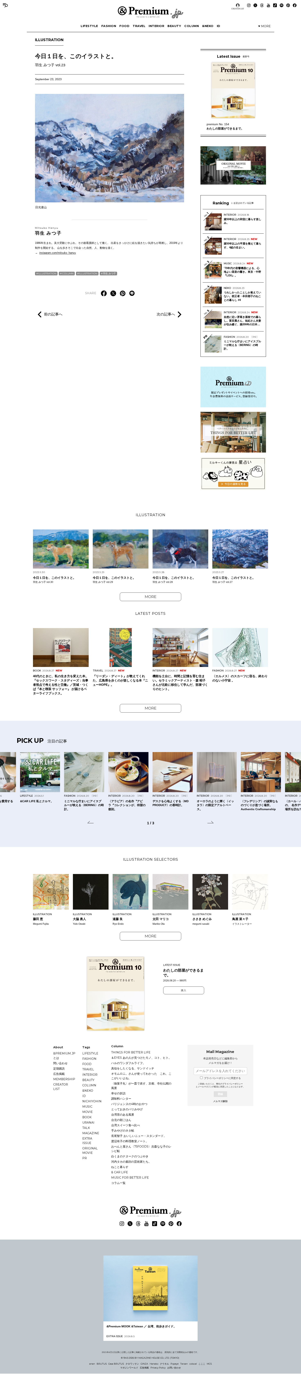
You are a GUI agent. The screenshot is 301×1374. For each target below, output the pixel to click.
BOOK (87, 1117)
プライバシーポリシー (232, 1084)
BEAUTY (174, 26)
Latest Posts (150, 613)
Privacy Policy (158, 1367)
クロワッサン (132, 1363)
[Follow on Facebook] (294, 5)
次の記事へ (166, 314)
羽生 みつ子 (48, 231)
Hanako (154, 1363)
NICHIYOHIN (92, 1101)
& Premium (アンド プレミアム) (150, 12)
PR (84, 1158)
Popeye (175, 1363)
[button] (90, 823)
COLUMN (191, 26)
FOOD (124, 26)
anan (92, 1363)
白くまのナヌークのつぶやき (129, 1156)
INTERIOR (156, 26)
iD (218, 26)
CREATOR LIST (237, 9)
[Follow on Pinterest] (288, 5)
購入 (183, 990)
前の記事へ (53, 314)
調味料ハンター (121, 1098)
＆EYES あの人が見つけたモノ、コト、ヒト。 (141, 1058)
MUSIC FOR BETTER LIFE (130, 1177)
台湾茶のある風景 (122, 1114)
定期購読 (59, 1068)
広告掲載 (59, 1074)
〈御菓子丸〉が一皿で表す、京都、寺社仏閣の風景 (141, 1086)
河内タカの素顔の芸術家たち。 (131, 1161)
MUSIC (87, 1106)
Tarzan (184, 1363)
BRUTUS (102, 1363)
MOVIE (87, 1112)
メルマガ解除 (220, 1101)
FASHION (108, 26)
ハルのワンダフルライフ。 (128, 1063)
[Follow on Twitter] (255, 5)
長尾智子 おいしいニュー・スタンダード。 (138, 1136)
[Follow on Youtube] (268, 5)
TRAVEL (139, 26)
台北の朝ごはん (121, 1120)
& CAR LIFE (119, 1172)
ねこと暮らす (119, 1167)
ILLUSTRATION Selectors (150, 859)
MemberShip (64, 1079)
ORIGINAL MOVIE (90, 1151)
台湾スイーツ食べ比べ (125, 1125)
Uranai (88, 1122)
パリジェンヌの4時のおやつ (129, 1104)
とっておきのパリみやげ (127, 1109)
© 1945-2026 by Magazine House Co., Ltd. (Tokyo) (150, 1357)
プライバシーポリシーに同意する (222, 1078)
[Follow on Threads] (262, 5)
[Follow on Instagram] (249, 5)
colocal (193, 1363)
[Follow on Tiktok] (275, 5)
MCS (209, 1363)
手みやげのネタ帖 (122, 1130)
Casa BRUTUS (116, 1363)
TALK (86, 1128)
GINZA (144, 1363)
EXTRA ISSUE (87, 1141)
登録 (220, 1094)
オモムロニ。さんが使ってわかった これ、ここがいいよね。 (141, 1076)
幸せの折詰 (118, 1093)
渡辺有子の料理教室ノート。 (129, 1141)
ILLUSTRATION (49, 40)
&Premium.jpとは (64, 1056)
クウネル (164, 1363)
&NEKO (208, 26)
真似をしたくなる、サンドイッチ (132, 1068)
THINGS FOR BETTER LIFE (130, 1052)
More (150, 597)
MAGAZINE (90, 1133)
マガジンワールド (129, 1367)
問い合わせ (60, 1063)
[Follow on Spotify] (281, 5)
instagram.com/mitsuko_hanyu (57, 252)
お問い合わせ (174, 1367)
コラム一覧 (118, 1183)
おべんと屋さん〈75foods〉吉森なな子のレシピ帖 (141, 1149)
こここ (201, 1363)
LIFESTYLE (89, 26)
